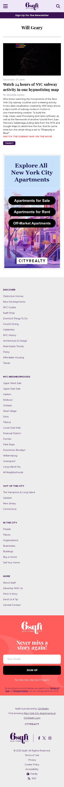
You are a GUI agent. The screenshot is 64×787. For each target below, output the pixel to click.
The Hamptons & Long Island (19, 492)
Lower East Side (12, 427)
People (7, 529)
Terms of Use (32, 755)
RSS (34, 778)
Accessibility (32, 769)
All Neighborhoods (13, 472)
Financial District (12, 433)
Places (6, 534)
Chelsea (7, 405)
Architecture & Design (15, 340)
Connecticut (9, 509)
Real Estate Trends (13, 346)
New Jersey (9, 503)
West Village (10, 411)
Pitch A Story (10, 593)
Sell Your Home (11, 562)
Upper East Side (12, 388)
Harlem (7, 394)
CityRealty (43, 708)
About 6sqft (9, 582)
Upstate (7, 497)
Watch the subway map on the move (27, 136)
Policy (6, 352)
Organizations (10, 540)
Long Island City (12, 466)
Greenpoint (9, 461)
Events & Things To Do (15, 318)
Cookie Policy (32, 764)
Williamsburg (10, 455)
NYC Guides (9, 307)
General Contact (12, 605)
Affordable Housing (13, 357)
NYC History (9, 335)
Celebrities (8, 329)
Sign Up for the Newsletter (32, 15)
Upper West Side (12, 383)
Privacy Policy (21, 691)
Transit (9, 143)
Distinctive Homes (13, 296)
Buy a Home (10, 557)
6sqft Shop (9, 313)
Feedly (34, 773)
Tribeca (7, 422)
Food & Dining (11, 324)
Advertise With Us (13, 588)
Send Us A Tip (10, 599)
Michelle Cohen (15, 94)
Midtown (8, 400)
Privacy (32, 760)
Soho (6, 416)
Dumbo (7, 439)
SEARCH (58, 6)
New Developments (14, 301)
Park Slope (9, 444)
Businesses (9, 545)
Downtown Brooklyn (14, 450)
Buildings (8, 551)
